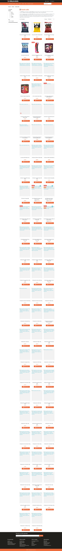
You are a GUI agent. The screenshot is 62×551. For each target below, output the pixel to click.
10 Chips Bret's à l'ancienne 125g (25, 464)
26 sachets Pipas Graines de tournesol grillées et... (49, 137)
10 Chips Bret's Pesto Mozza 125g (25, 382)
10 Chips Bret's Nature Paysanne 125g (49, 403)
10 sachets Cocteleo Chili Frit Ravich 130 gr (25, 117)
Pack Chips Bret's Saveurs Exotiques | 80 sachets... (49, 199)
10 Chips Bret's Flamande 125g (25, 321)
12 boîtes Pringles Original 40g (25, 96)
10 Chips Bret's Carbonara (25, 341)
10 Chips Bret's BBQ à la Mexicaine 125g (37, 260)
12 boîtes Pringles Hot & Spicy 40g (37, 75)
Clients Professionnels (23, 544)
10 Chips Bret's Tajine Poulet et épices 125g (49, 280)
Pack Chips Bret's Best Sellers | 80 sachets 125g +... (25, 219)
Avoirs (32, 542)
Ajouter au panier (25, 39)
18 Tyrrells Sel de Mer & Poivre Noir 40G (25, 35)
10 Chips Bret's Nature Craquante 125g (49, 383)
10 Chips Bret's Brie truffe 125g (37, 280)
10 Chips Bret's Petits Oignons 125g (37, 464)
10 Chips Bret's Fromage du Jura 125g (37, 424)
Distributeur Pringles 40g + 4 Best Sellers (37, 55)
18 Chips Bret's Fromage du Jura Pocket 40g (49, 239)
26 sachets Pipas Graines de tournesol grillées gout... (37, 137)
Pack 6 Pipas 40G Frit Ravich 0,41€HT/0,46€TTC (49, 96)
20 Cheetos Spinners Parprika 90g (37, 157)
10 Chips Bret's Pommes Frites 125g (37, 383)
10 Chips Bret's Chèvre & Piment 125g (25, 505)
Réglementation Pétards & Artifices (24, 545)
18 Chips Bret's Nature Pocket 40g (37, 300)
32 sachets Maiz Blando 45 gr (25, 157)
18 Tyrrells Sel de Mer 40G (25, 55)
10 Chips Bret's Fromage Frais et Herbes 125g (37, 485)
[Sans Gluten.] (21, 113)
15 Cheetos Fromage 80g (25, 198)
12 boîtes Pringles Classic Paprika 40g (25, 76)
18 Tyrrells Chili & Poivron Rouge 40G (49, 35)
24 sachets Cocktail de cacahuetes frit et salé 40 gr (25, 137)
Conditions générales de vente (12, 543)
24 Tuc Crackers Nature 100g (37, 96)
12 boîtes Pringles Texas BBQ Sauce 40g (49, 55)
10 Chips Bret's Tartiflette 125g (25, 525)
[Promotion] (40, 185)
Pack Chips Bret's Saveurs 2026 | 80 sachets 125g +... (49, 219)
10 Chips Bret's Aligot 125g (37, 341)
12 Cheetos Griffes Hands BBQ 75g (49, 157)
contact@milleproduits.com (47, 545)
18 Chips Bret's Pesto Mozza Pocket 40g (25, 239)
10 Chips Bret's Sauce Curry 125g (25, 484)
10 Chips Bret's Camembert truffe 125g (25, 280)
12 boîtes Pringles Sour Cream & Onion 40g (49, 76)
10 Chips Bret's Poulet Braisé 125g (37, 525)
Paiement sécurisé (10, 542)
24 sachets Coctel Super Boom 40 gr (49, 117)
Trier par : (45, 19)
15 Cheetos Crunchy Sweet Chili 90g (37, 178)
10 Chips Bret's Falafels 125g (37, 321)
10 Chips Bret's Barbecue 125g (37, 505)
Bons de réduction (34, 544)
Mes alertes (33, 545)
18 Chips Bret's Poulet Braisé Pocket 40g (37, 219)
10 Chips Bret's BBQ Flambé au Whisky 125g (49, 260)
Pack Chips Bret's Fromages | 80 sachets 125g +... (37, 199)
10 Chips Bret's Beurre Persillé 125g (25, 300)
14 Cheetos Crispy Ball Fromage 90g (25, 178)
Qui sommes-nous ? (22, 546)
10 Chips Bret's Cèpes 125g (25, 423)
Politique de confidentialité (11, 544)
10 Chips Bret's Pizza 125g (49, 484)
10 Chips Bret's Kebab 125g (49, 300)
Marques (21, 543)
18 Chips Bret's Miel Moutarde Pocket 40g (37, 239)
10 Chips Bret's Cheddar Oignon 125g (25, 403)
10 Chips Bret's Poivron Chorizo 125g (49, 464)
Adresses (33, 543)
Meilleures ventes (22, 542)
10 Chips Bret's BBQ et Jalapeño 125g (25, 260)
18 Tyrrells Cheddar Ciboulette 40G (37, 34)
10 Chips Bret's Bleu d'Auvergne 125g (49, 342)
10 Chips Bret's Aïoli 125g (49, 423)
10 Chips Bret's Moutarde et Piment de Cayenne (49, 321)
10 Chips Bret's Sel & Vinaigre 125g (49, 505)
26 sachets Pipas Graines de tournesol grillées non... (37, 117)
